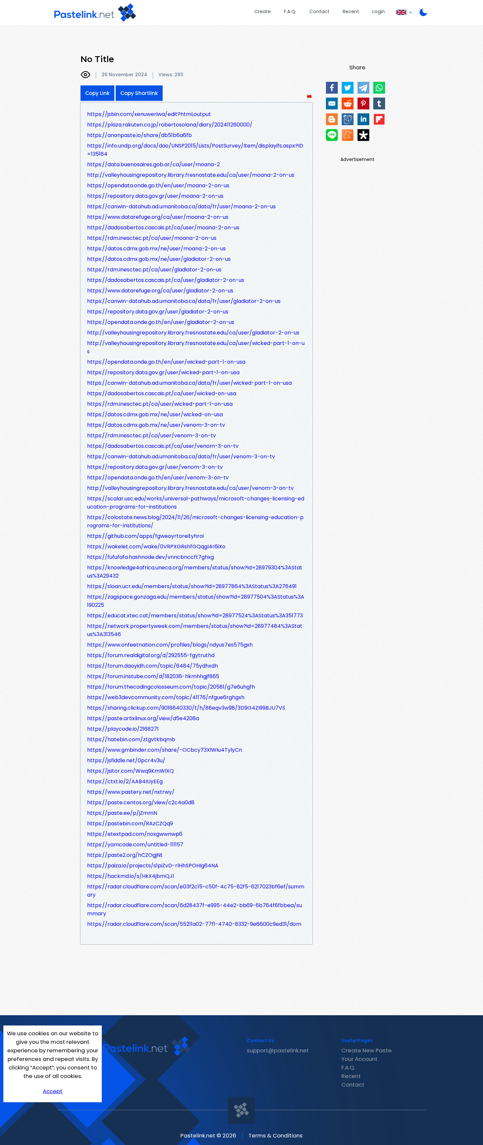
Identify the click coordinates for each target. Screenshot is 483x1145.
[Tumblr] (379, 103)
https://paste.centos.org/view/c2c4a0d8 (141, 802)
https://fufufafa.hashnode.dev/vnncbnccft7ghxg (150, 557)
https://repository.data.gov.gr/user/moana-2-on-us (155, 196)
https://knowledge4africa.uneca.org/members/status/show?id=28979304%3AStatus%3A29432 (194, 572)
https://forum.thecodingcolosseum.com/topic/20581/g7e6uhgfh (171, 687)
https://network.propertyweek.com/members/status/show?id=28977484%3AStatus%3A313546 (194, 630)
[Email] (332, 103)
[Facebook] (332, 88)
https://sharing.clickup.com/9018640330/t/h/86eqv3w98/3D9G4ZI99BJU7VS (186, 708)
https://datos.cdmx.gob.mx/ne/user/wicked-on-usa (155, 414)
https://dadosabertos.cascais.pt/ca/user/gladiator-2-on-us (165, 280)
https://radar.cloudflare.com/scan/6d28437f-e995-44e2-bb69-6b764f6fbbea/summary (194, 909)
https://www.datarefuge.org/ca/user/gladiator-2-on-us (160, 290)
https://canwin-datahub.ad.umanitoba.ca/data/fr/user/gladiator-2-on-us (184, 301)
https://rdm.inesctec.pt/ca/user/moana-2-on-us (152, 238)
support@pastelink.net (278, 1050)
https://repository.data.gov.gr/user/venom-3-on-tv (155, 467)
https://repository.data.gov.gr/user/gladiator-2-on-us (157, 311)
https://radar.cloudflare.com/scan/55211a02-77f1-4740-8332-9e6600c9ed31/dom (194, 924)
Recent (351, 11)
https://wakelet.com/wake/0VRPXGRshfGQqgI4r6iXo (156, 546)
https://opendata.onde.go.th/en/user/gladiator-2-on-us (160, 322)
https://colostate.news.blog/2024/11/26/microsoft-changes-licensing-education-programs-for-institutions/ (195, 521)
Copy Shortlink (139, 93)
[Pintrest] (363, 103)
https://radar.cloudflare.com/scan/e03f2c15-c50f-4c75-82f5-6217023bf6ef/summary (195, 891)
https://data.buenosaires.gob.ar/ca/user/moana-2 (153, 164)
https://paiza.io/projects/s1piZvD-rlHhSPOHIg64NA (152, 865)
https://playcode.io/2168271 (123, 729)
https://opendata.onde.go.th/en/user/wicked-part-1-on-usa (166, 362)
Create (262, 11)
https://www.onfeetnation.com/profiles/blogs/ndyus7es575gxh (170, 645)
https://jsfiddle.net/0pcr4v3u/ (126, 760)
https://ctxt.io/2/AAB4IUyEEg (125, 781)
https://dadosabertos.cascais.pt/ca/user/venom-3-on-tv (163, 446)
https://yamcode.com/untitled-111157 (135, 844)
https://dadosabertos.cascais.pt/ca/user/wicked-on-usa (161, 393)
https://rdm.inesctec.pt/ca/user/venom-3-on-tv (151, 435)
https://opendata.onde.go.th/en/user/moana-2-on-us (158, 185)
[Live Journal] (348, 119)
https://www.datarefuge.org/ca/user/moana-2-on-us (157, 217)
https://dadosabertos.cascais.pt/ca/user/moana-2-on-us (163, 227)
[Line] (332, 135)
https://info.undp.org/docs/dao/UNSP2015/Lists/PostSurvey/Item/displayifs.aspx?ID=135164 (195, 150)
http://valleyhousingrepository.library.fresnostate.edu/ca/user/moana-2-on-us (190, 175)
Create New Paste (366, 1050)
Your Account (359, 1059)
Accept (52, 1091)
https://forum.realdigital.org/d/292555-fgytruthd (151, 655)
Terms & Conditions (275, 1135)
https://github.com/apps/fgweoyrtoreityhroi (145, 536)
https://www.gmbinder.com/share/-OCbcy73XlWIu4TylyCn (164, 750)
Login (378, 11)
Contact (320, 11)
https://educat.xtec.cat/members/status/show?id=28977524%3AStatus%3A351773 (195, 615)
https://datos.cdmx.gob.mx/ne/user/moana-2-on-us (156, 248)
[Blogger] (332, 119)
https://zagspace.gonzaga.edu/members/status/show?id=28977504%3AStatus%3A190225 (195, 601)
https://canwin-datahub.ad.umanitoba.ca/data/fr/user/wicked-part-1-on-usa (189, 383)
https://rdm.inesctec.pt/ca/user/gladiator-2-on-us (154, 269)
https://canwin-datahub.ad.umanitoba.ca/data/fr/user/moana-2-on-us (181, 206)
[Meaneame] (348, 135)
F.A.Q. (290, 11)
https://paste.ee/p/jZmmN (122, 813)
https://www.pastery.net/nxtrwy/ (130, 792)
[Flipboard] (379, 119)
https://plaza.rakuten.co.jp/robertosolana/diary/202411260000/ (169, 124)
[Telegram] (363, 88)
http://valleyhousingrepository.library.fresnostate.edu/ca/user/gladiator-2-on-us (193, 332)
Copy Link (97, 93)
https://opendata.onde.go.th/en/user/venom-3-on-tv (158, 477)
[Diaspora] (363, 135)
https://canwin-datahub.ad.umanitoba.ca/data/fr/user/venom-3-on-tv (181, 456)
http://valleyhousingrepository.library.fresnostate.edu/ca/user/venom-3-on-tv (190, 488)
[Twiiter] (348, 88)
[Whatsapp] (379, 88)
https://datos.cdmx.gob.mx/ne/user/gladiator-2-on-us (159, 259)
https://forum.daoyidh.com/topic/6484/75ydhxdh (152, 666)
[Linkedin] (363, 119)
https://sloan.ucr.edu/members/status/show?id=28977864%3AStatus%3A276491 (192, 586)
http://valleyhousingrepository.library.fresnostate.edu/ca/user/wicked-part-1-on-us (196, 347)
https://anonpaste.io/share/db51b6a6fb (139, 135)
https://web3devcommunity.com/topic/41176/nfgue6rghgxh (165, 697)
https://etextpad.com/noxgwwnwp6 (134, 834)
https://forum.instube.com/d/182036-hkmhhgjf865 (153, 676)
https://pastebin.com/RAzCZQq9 (130, 823)
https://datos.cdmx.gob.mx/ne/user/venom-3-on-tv (156, 425)
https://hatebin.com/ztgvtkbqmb (131, 739)
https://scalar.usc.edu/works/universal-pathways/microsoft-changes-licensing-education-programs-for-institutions (195, 503)
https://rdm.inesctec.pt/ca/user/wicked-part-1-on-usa (160, 404)
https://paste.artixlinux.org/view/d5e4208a (143, 718)
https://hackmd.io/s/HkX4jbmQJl (130, 876)
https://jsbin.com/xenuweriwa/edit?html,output (149, 114)
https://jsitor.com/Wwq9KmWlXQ (130, 771)
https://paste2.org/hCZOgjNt (125, 855)
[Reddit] (348, 103)
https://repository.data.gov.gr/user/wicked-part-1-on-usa (163, 372)
